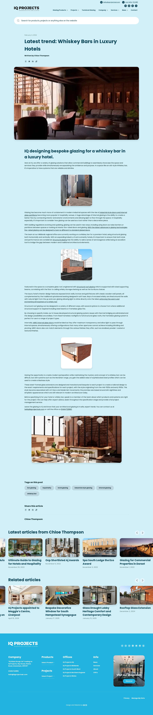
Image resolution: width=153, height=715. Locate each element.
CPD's (95, 673)
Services (114, 10)
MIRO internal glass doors (43, 323)
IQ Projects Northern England (74, 673)
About (95, 669)
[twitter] (29, 61)
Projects (74, 10)
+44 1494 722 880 (131, 2)
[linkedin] (33, 61)
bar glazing (31, 488)
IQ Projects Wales (69, 676)
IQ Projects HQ (68, 662)
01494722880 (66, 409)
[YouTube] (136, 646)
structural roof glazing (86, 287)
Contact (134, 10)
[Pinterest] (132, 6)
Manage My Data (138, 698)
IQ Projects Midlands (71, 666)
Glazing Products (59, 10)
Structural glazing (60, 240)
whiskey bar (32, 494)
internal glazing (105, 488)
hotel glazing (63, 488)
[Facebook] (140, 646)
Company (102, 10)
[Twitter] (143, 646)
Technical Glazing (88, 10)
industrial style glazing (83, 488)
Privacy (126, 698)
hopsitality (47, 488)
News (124, 10)
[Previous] (137, 532)
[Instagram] (129, 6)
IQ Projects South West (71, 669)
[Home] (27, 10)
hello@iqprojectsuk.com (111, 2)
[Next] (142, 532)
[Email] (125, 6)
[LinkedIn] (133, 646)
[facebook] (25, 61)
